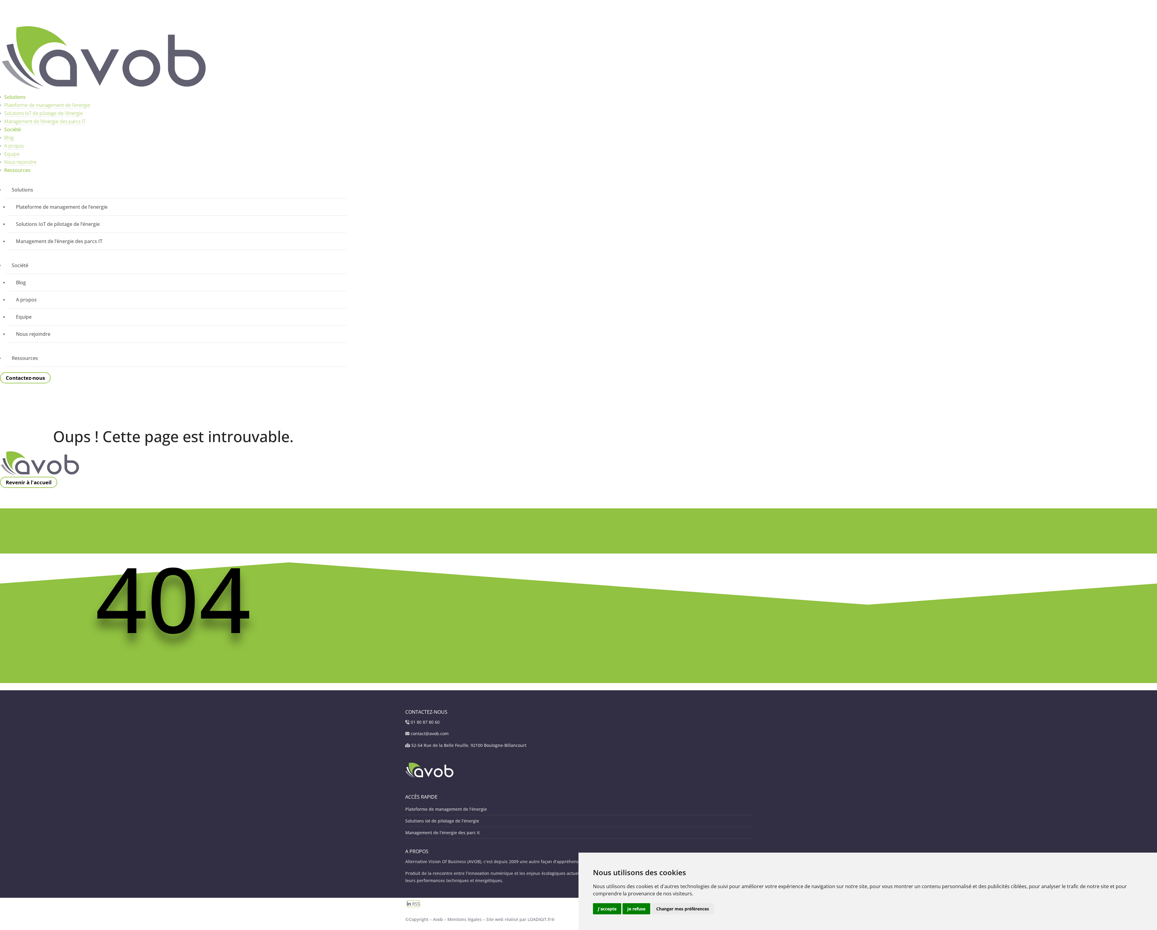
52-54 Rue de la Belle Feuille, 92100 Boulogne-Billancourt (468, 745)
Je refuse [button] (636, 909)
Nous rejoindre (20, 162)
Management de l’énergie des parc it (442, 832)
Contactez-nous (25, 377)
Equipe (12, 154)
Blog (9, 137)
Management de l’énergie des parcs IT (44, 121)
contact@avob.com (430, 733)
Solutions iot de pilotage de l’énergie (442, 821)
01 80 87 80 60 (425, 722)
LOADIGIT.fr (539, 919)
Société (12, 129)
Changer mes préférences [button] (682, 909)
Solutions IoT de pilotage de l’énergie (43, 113)
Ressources (17, 170)
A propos (14, 145)
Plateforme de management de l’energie (47, 105)
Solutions (15, 97)
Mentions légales (465, 919)
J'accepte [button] (607, 909)
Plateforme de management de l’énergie (446, 809)
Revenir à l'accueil (29, 482)
